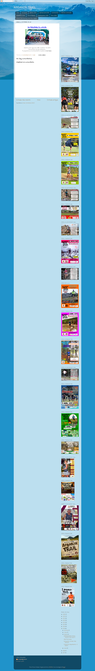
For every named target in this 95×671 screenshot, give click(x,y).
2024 (64, 618)
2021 (64, 624)
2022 (64, 622)
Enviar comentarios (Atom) (29, 103)
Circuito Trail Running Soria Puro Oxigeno (26, 18)
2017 (64, 653)
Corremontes (55, 13)
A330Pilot (51, 667)
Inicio (18, 13)
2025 (64, 616)
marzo (65, 632)
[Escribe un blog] (40, 55)
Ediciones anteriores (66, 13)
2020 (64, 626)
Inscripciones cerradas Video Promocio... (70, 642)
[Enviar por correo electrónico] (39, 55)
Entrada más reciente (23, 100)
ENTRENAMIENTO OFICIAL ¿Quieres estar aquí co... (69, 636)
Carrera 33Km (33, 13)
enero (65, 648)
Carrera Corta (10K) (44, 13)
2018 (64, 651)
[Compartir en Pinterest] (44, 55)
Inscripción (24, 13)
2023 (64, 620)
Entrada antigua (52, 100)
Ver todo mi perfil (20, 661)
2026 (64, 614)
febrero (66, 634)
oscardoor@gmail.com (22, 659)
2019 (64, 628)
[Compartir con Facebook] (43, 55)
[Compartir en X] (42, 55)
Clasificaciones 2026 (43, 15)
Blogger (63, 667)
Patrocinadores (31, 15)
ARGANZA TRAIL (25, 7)
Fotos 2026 (54, 15)
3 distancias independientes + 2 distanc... (71, 645)
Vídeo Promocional (68, 639)
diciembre (66, 630)
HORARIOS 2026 (20, 15)
